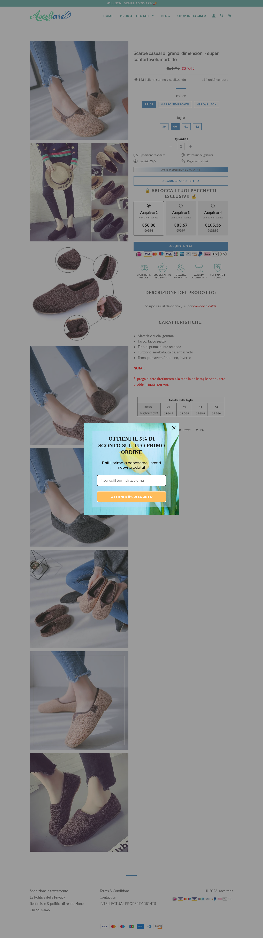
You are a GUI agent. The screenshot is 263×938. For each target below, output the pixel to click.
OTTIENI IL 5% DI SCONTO (131, 496)
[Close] (174, 428)
